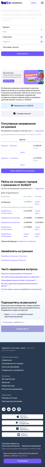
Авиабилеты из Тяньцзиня (6, 228)
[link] (8, 81)
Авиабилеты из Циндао (10, 218)
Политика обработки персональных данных (11, 444)
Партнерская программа (12, 401)
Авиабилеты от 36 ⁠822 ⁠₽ (23, 106)
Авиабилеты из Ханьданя (6, 235)
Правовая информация (31, 446)
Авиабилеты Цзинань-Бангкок (13, 260)
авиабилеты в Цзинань (27, 241)
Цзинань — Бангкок (9, 146)
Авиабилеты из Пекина (10, 222)
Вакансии (6, 382)
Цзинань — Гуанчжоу (9, 158)
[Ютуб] (14, 408)
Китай (23, 348)
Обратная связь (8, 386)
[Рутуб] (19, 408)
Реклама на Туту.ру (9, 398)
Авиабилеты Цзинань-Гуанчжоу (14, 256)
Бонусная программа (10, 367)
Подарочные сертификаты (13, 370)
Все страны (16, 348)
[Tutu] (6, 3)
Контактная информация (12, 389)
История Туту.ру (8, 379)
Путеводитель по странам (12, 363)
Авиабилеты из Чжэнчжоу (6, 212)
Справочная (7, 360)
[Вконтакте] (9, 408)
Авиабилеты (6, 348)
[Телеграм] (4, 408)
